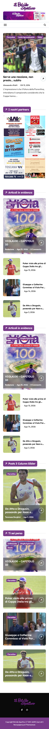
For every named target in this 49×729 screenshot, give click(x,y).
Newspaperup (18, 725)
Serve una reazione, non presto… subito (18, 78)
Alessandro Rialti (10, 85)
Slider (40, 37)
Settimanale (12, 203)
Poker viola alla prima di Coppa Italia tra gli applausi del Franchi (34, 266)
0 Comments (35, 249)
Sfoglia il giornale (27, 203)
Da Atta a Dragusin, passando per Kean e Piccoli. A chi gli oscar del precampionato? (18, 514)
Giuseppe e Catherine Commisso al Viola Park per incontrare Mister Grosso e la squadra (19, 640)
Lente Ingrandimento (26, 37)
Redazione (9, 249)
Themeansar (30, 725)
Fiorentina (11, 37)
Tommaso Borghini (13, 517)
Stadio (10, 207)
